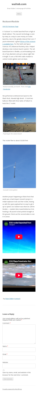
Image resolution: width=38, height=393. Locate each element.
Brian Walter (9, 299)
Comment (7, 323)
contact (17, 299)
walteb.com (19, 4)
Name (5, 346)
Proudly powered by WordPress (12, 389)
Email (5, 354)
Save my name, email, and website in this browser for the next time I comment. (17, 373)
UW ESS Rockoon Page (10, 26)
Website (5, 362)
